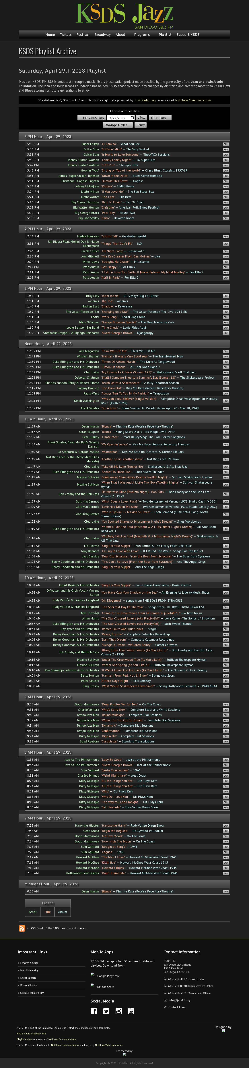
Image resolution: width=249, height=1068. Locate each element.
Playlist (165, 34)
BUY (226, 144)
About (120, 34)
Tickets (66, 34)
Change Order (115, 125)
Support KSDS (188, 34)
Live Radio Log (145, 100)
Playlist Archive (25, 1039)
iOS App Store (105, 987)
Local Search (28, 978)
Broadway (102, 34)
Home (50, 34)
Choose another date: (125, 111)
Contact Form (177, 1007)
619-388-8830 (177, 986)
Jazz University (29, 970)
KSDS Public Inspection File (31, 1033)
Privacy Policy (28, 985)
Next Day (158, 117)
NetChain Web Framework (108, 1045)
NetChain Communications (193, 100)
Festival (83, 34)
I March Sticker (29, 963)
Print (140, 125)
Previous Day (93, 117)
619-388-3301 (177, 993)
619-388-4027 (177, 979)
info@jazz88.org (179, 1000)
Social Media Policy (32, 992)
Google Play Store (108, 976)
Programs (142, 34)
